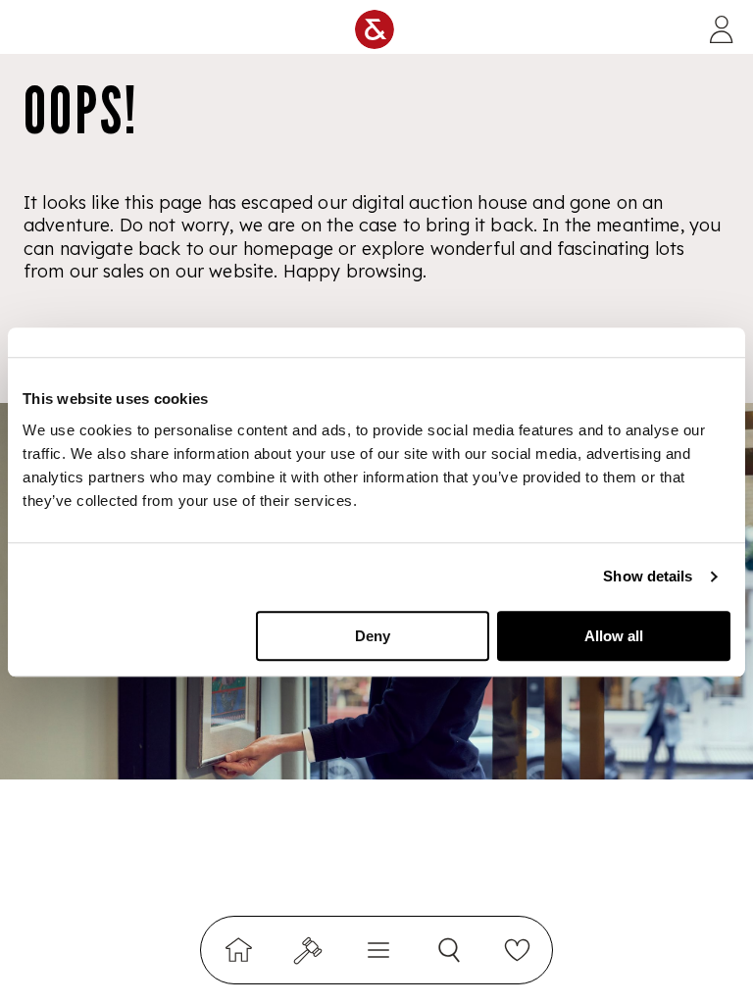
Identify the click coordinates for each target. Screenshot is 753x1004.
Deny (372, 636)
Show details (647, 576)
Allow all (613, 636)
